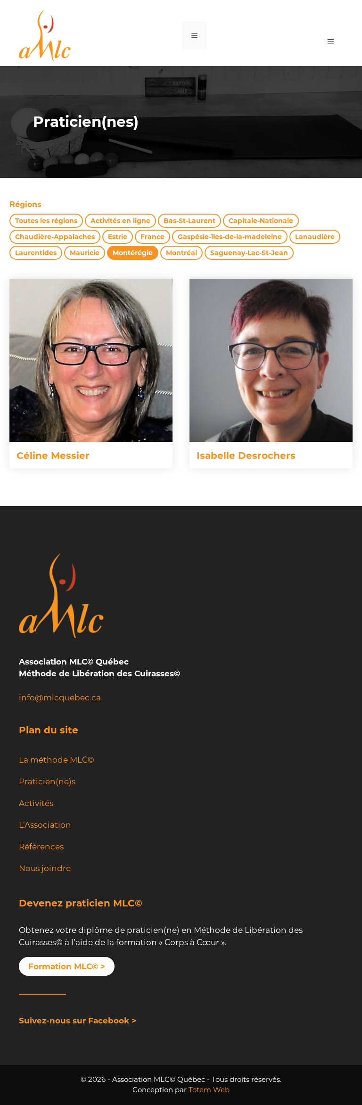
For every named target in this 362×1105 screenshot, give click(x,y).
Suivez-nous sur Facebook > (77, 1020)
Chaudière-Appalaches (55, 237)
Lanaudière (315, 237)
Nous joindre (45, 868)
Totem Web (209, 1089)
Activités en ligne (120, 220)
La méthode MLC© (56, 759)
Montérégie (133, 253)
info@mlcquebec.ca (60, 697)
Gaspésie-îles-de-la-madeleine (230, 237)
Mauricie (84, 253)
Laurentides (36, 253)
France (152, 237)
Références (41, 846)
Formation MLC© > (66, 966)
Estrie (117, 237)
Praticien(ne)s (47, 781)
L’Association (45, 825)
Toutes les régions (46, 220)
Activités (36, 803)
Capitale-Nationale (261, 220)
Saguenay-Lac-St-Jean (249, 253)
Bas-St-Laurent (189, 220)
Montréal (181, 253)
